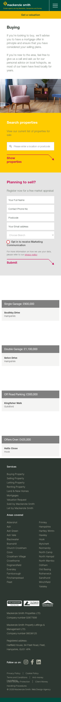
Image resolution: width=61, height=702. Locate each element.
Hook (42, 538)
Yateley (43, 585)
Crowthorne (13, 559)
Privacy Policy (14, 672)
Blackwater (13, 538)
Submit (12, 262)
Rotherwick (45, 572)
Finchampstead (15, 576)
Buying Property (15, 473)
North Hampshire (48, 555)
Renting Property (16, 486)
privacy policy (31, 254)
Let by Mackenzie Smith (20, 507)
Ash (9, 525)
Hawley (43, 534)
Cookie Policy (32, 672)
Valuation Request (16, 499)
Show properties (14, 160)
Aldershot (12, 521)
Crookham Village (16, 555)
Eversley (11, 568)
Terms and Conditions (17, 676)
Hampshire (45, 525)
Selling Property (15, 477)
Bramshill (12, 542)
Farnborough (14, 572)
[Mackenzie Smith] (22, 8)
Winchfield (44, 581)
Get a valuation (30, 15)
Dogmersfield (14, 563)
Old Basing (45, 568)
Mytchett (44, 542)
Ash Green (12, 529)
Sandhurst (44, 576)
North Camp (45, 551)
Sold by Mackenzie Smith (21, 503)
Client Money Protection (18, 680)
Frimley (43, 521)
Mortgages (12, 494)
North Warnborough (50, 559)
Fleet (9, 581)
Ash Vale (11, 534)
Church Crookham (17, 546)
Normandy (45, 546)
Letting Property (16, 482)
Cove (10, 551)
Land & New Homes (18, 490)
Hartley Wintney (48, 529)
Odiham (43, 563)
